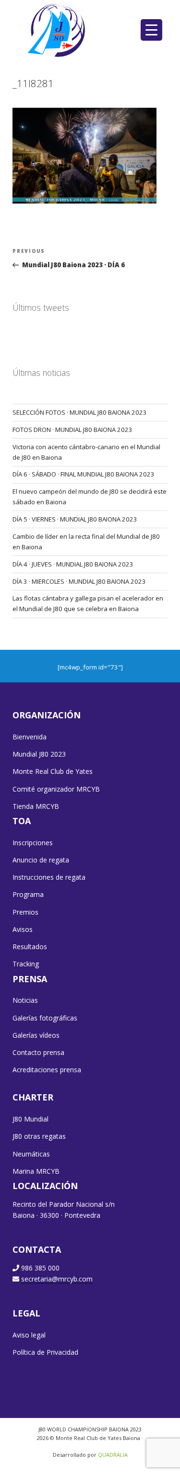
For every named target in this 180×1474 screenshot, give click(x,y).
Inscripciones (32, 842)
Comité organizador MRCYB (56, 789)
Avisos (22, 929)
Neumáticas (31, 1153)
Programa (28, 894)
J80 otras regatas (39, 1136)
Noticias (25, 1000)
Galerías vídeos (36, 1035)
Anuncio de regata (40, 859)
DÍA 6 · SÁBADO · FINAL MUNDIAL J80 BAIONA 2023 (83, 474)
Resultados (29, 946)
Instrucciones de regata (48, 877)
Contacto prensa (38, 1052)
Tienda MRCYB (35, 806)
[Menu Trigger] (151, 30)
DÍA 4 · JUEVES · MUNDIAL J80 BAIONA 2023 (72, 564)
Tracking (25, 963)
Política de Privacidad (45, 1352)
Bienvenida (29, 736)
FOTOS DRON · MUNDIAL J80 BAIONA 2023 (72, 429)
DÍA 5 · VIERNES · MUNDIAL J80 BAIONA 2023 (74, 519)
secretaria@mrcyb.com (57, 1278)
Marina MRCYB (36, 1171)
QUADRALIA (113, 1454)
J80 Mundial (30, 1118)
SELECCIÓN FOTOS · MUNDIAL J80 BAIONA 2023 (79, 412)
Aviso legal (29, 1334)
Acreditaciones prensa (46, 1069)
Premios (25, 912)
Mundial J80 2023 (39, 754)
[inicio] (57, 29)
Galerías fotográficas (44, 1017)
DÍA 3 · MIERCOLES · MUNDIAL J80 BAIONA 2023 (79, 581)
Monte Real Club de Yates (52, 771)
